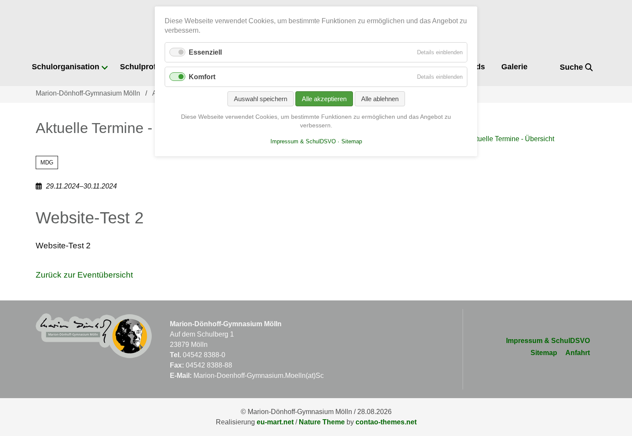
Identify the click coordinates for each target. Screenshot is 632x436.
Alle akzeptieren (324, 98)
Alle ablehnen (380, 98)
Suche (572, 67)
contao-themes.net (386, 422)
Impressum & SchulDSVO (548, 340)
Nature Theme (322, 422)
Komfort (202, 76)
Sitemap (544, 352)
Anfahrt (577, 352)
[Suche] (547, 67)
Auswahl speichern (260, 98)
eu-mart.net (275, 422)
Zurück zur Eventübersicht (84, 274)
